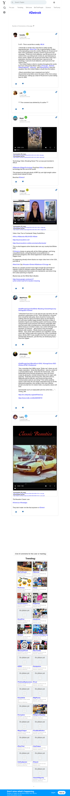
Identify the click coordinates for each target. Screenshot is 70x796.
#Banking (41, 309)
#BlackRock (34, 363)
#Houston (26, 264)
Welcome (29, 7)
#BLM (42, 44)
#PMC (26, 365)
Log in (53, 792)
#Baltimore (38, 264)
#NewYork (33, 49)
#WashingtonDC (23, 67)
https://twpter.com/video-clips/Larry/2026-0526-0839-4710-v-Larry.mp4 (29, 495)
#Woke (35, 236)
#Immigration (22, 310)
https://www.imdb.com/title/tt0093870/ (30, 398)
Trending (20, 7)
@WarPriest (24, 622)
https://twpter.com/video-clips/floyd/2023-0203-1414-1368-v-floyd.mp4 (28, 157)
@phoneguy (40, 685)
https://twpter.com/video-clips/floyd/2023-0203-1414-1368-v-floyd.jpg (28, 155)
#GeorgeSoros (47, 363)
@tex (39, 590)
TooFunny (57, 7)
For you (11, 7)
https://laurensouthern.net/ (21, 240)
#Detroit (51, 66)
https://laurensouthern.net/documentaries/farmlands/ (29, 243)
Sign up (61, 792)
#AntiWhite (33, 309)
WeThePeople (38, 7)
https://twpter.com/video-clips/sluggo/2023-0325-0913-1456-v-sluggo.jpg (29, 227)
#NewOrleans (44, 67)
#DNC (40, 363)
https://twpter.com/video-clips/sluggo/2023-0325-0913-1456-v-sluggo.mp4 (29, 229)
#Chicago (45, 66)
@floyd (23, 590)
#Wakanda (16, 167)
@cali (39, 575)
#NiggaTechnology (26, 167)
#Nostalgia (23, 502)
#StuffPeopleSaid (24, 309)
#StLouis (33, 67)
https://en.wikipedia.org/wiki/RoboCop (30, 394)
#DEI (30, 236)
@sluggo (24, 685)
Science (48, 7)
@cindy (39, 622)
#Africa (41, 167)
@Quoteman (25, 637)
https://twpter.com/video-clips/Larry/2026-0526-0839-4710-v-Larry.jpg (28, 493)
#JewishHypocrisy (50, 309)
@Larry (23, 575)
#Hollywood (32, 365)
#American (16, 502)
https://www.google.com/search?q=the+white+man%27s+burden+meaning (26, 280)
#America (17, 251)
